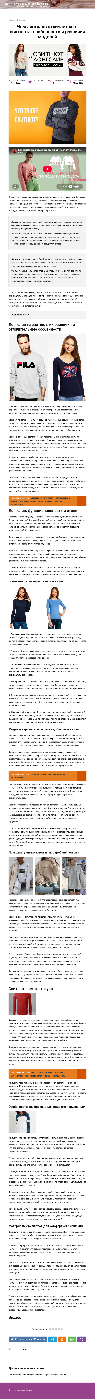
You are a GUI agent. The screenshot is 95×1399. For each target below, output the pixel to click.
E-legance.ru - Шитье (30, 3)
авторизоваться (58, 1375)
